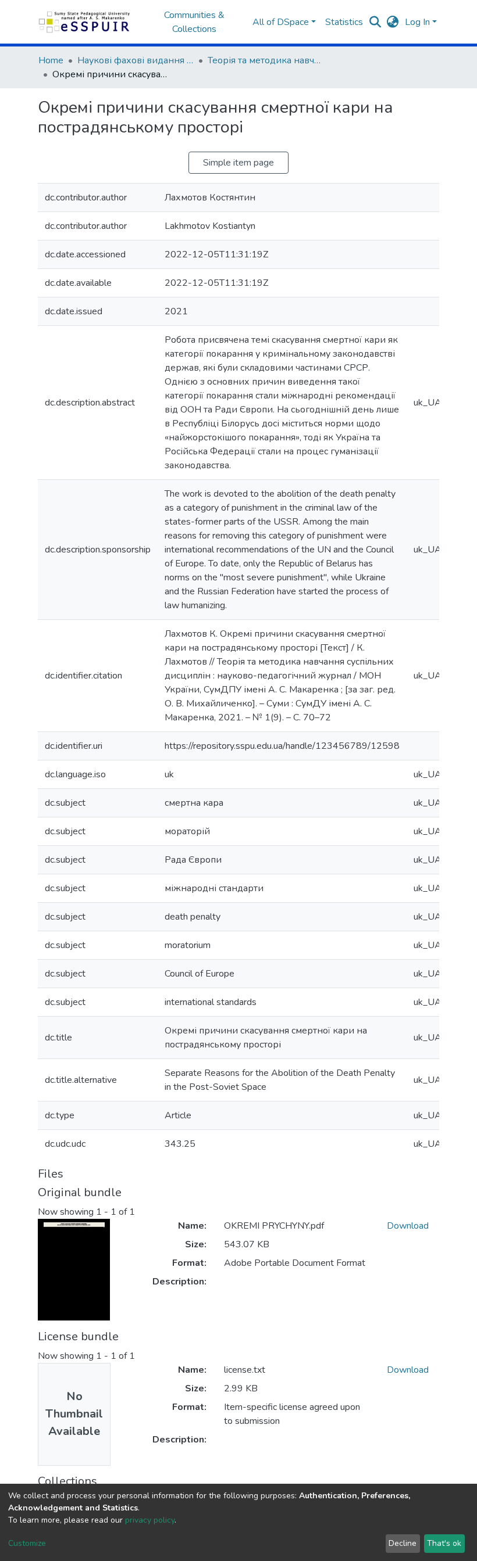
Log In (417, 22)
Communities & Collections (194, 22)
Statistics (344, 22)
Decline (403, 1543)
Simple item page (238, 162)
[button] (393, 22)
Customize (27, 1543)
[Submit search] (375, 22)
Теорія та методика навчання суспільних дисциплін (266, 60)
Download (408, 1225)
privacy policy (150, 1520)
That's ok (444, 1543)
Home (50, 60)
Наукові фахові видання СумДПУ (135, 60)
